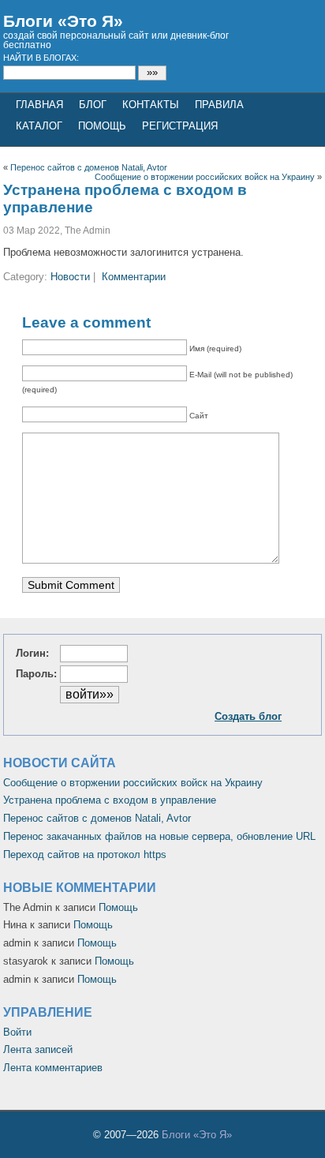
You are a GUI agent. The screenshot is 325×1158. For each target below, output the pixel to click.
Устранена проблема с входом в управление (109, 800)
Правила (219, 105)
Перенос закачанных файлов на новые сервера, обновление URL (159, 836)
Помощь (102, 126)
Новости (70, 277)
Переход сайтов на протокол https (84, 854)
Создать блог (248, 716)
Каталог (39, 126)
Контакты (150, 105)
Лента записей (38, 1049)
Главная (39, 105)
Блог (92, 105)
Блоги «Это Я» (63, 21)
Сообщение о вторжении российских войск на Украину (205, 177)
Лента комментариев (53, 1068)
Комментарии (134, 277)
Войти (17, 1032)
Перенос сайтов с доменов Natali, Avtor (88, 167)
